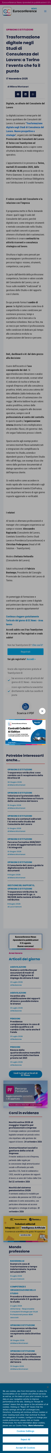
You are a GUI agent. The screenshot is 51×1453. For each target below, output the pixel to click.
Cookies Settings (25, 1431)
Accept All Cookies (25, 1448)
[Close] (48, 1387)
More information (36, 1425)
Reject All (25, 1439)
